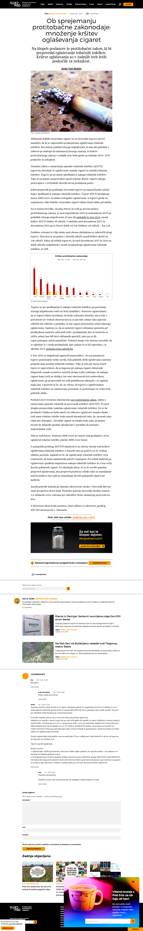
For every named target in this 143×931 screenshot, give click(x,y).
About (99, 4)
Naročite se (111, 4)
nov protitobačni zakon (83, 399)
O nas (91, 4)
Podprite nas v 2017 (84, 517)
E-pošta (25, 835)
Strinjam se (8, 928)
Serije (50, 4)
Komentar (26, 800)
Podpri (128, 4)
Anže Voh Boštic (71, 68)
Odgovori (35, 687)
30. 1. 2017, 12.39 (42, 680)
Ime (24, 827)
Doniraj (135, 929)
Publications (80, 4)
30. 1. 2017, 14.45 (44, 704)
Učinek (69, 4)
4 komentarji (94, 14)
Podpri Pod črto (99, 563)
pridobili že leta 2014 (88, 217)
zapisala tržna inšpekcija (59, 348)
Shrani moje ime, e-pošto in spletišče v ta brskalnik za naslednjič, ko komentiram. (51, 844)
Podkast (59, 4)
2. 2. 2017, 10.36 (49, 772)
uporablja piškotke (15, 924)
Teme (43, 4)
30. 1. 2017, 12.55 (58, 692)
